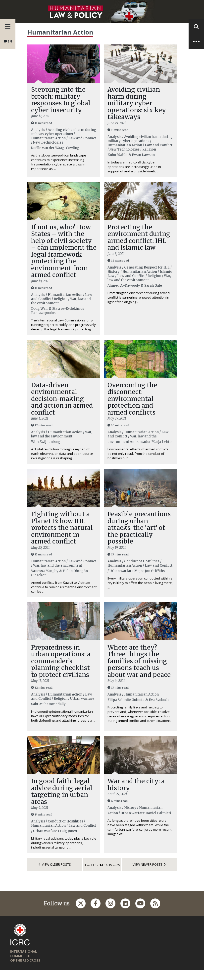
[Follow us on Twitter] (81, 903)
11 (92, 864)
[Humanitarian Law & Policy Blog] (102, 11)
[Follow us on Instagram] (110, 903)
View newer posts (147, 864)
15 (110, 864)
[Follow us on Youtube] (140, 903)
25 (118, 864)
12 (97, 864)
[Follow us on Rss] (155, 903)
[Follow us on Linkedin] (125, 903)
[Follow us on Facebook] (96, 903)
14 (105, 864)
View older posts (56, 864)
